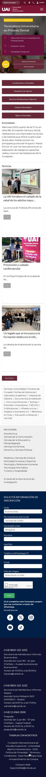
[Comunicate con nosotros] (33, 3)
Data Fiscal (23, 756)
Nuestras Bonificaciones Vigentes (23, 99)
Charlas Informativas (23, 107)
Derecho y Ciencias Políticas (18, 450)
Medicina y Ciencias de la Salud (18, 20)
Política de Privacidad (17, 752)
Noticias (34, 402)
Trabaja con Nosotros (23, 735)
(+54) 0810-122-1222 (15, 650)
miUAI (41, 2)
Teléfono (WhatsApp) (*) (16, 553)
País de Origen (11, 571)
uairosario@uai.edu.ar (15, 706)
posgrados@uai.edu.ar (15, 729)
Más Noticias (9, 378)
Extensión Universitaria (15, 405)
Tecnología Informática (16, 468)
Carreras (8, 389)
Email (6, 562)
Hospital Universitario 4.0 (16, 411)
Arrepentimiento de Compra (23, 759)
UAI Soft (8, 418)
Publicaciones (11, 408)
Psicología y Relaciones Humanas (21, 464)
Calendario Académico (15, 395)
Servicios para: (10, 3)
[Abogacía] (23, 530)
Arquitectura (10, 433)
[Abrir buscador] (24, 2)
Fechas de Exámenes (24, 392)
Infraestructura (28, 408)
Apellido (8, 544)
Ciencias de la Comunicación (18, 437)
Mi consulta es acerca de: (16, 517)
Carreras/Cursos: (12, 526)
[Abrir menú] (41, 9)
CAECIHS (33, 405)
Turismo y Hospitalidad (15, 471)
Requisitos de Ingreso (23, 91)
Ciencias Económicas (14, 446)
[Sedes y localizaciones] (29, 3)
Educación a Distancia (26, 415)
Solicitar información (29, 61)
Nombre (8, 535)
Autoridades (20, 389)
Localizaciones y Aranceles (23, 83)
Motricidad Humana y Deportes (20, 461)
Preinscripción (29, 66)
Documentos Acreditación (28, 399)
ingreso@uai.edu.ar (14, 674)
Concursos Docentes (16, 402)
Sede (6, 508)
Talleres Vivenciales (23, 115)
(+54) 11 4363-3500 (15, 712)
